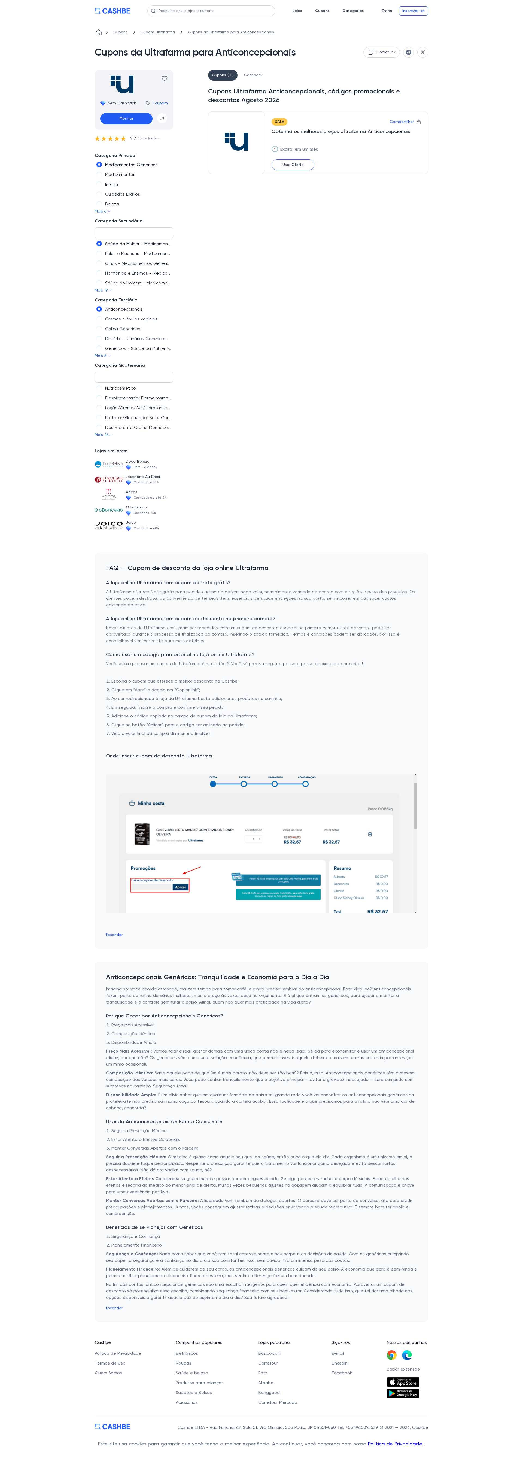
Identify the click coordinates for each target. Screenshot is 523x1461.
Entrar (387, 11)
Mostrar (126, 118)
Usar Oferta (293, 165)
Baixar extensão (403, 1369)
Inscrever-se (413, 11)
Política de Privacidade (396, 1444)
